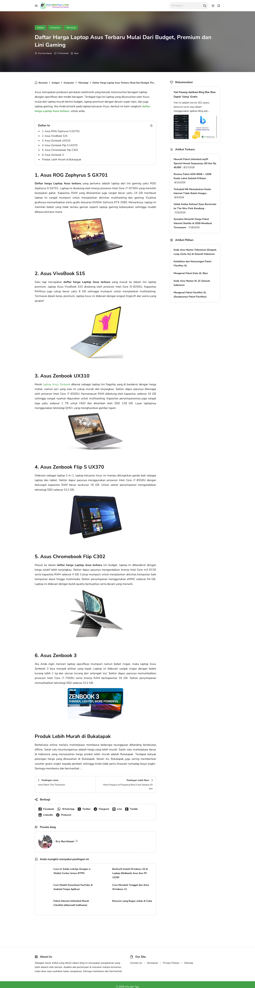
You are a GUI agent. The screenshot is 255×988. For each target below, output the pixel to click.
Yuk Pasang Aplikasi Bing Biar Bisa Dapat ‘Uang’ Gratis (194, 94)
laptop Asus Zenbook (56, 384)
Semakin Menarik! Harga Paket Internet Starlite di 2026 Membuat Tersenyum (193, 223)
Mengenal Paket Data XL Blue (191, 273)
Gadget (40, 27)
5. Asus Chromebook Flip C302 (60, 150)
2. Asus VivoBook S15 (54, 136)
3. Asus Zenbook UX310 (56, 140)
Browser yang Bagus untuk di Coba (132, 901)
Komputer (55, 27)
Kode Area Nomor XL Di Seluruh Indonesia (192, 283)
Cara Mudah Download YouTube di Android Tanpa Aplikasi (73, 887)
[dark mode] (213, 5)
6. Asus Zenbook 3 (53, 155)
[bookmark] (218, 5)
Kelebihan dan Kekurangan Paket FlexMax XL (192, 263)
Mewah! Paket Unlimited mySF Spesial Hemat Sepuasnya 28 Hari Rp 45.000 (195, 163)
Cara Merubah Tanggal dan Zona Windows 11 (130, 887)
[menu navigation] (36, 5)
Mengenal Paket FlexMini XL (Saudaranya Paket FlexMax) (190, 294)
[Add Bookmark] (74, 53)
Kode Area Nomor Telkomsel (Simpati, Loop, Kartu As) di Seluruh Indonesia (195, 252)
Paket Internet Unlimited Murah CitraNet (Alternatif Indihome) (71, 903)
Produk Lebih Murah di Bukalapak (61, 159)
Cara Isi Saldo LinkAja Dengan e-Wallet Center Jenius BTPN (72, 871)
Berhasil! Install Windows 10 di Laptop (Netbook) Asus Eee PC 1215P (130, 873)
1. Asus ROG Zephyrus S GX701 (61, 131)
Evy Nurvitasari (45, 53)
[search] (204, 5)
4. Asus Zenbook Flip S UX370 (60, 145)
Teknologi (70, 27)
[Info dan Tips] (54, 5)
